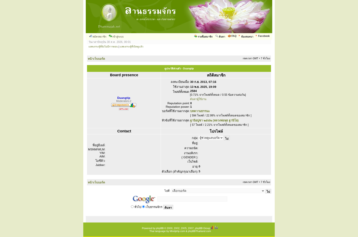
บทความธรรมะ (200, 111)
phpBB (160, 228)
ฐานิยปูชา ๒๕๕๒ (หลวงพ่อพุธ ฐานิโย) (214, 120)
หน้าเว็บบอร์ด (96, 58)
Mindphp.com (177, 231)
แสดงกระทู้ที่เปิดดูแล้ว (131, 46)
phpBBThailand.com (199, 231)
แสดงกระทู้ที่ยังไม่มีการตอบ (103, 46)
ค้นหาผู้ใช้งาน (198, 99)
